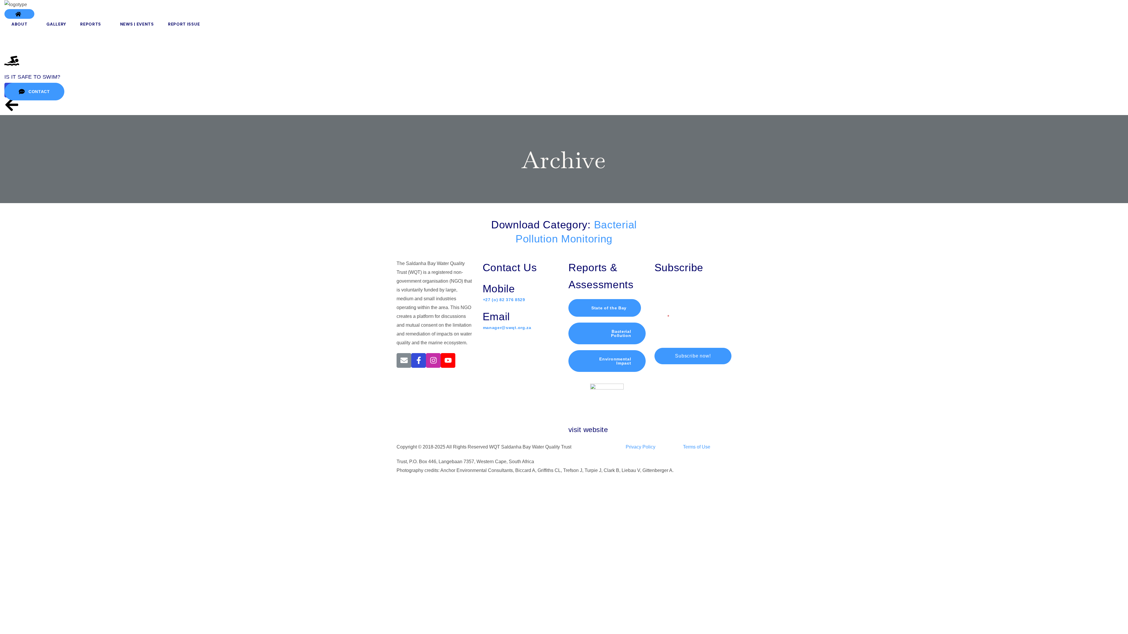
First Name (665, 291)
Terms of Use (696, 446)
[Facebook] (418, 360)
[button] (19, 14)
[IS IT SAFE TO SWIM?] (11, 60)
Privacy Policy (640, 446)
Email (660, 316)
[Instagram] (433, 360)
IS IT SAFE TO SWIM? (32, 77)
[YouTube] (448, 360)
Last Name (705, 291)
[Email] (404, 360)
